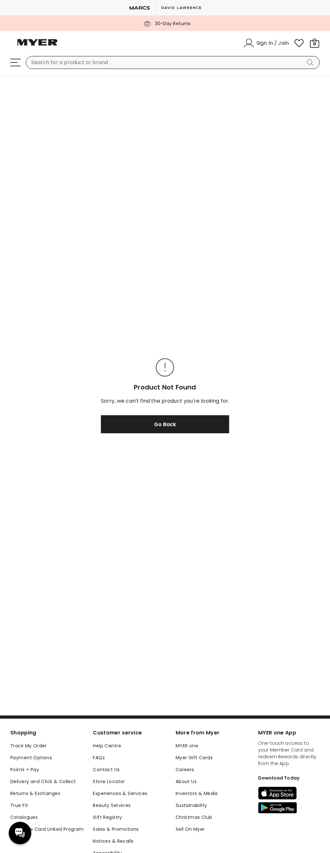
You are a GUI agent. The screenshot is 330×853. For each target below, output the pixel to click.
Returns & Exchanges (35, 793)
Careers (185, 769)
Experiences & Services (120, 793)
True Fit (19, 805)
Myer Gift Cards (194, 757)
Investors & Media (197, 793)
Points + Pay (24, 769)
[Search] (311, 62)
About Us (186, 781)
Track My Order (28, 746)
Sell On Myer (190, 829)
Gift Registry (107, 817)
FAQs (99, 757)
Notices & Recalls (113, 841)
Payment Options (31, 757)
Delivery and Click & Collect (43, 781)
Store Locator (109, 781)
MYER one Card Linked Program (47, 829)
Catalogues (24, 817)
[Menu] (15, 62)
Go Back (165, 424)
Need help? (20, 833)
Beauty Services (112, 805)
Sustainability (191, 805)
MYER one (187, 746)
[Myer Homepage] (37, 46)
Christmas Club (194, 817)
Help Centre (107, 746)
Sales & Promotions (116, 829)
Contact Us (106, 769)
